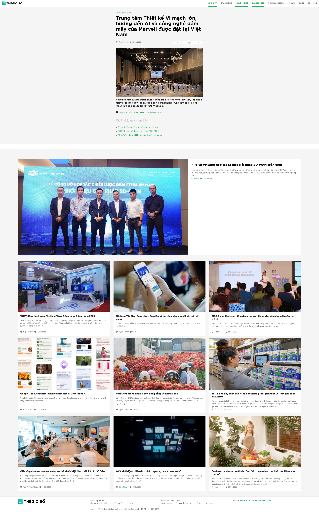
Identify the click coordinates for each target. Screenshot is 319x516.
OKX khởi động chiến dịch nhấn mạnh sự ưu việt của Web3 (148, 471)
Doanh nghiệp (258, 3)
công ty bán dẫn (125, 112)
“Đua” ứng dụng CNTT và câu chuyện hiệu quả (140, 135)
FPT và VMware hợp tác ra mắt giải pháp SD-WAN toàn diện (237, 164)
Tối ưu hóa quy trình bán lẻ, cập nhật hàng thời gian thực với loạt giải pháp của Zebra (253, 395)
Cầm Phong (123, 487)
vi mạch (160, 112)
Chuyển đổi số (241, 3)
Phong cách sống (276, 3)
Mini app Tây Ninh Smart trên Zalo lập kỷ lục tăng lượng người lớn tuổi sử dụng (157, 317)
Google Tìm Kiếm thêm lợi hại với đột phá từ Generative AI (53, 394)
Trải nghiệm (226, 3)
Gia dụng (291, 3)
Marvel (135, 112)
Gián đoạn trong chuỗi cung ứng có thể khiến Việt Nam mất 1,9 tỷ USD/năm (62, 471)
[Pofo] (12, 3)
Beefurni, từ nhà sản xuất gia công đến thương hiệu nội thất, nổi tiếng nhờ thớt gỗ (253, 473)
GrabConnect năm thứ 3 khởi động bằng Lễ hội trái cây (147, 394)
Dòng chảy (212, 3)
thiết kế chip (151, 112)
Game (301, 3)
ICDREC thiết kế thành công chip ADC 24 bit (138, 131)
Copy (198, 42)
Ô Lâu (196, 178)
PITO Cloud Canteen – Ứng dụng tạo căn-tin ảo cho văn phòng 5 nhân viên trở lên (253, 317)
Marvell (142, 112)
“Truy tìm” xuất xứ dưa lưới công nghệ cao (138, 127)
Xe (309, 3)
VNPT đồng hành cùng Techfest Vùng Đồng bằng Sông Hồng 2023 (57, 316)
